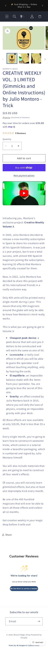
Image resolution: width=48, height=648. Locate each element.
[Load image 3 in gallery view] (36, 58)
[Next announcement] (42, 5)
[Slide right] (45, 59)
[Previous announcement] (6, 5)
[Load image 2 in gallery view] (24, 58)
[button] (7, 16)
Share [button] (8, 534)
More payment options (24, 175)
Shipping (6, 117)
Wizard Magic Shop (22, 634)
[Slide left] (3, 59)
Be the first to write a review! (24, 588)
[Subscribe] (39, 621)
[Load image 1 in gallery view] (12, 58)
